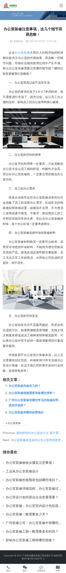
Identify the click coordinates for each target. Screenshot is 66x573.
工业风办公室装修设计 (22, 471)
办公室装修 (22, 52)
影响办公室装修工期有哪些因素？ (30, 540)
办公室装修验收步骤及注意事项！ (30, 463)
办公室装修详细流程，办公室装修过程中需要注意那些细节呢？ (34, 488)
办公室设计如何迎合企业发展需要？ (32, 497)
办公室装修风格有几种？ (25, 386)
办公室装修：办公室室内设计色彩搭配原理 (34, 506)
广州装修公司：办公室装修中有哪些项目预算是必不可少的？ (34, 523)
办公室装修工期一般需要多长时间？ (32, 531)
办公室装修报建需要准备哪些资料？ (32, 393)
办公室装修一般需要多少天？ (27, 514)
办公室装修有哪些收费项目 (26, 412)
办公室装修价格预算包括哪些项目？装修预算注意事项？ (34, 480)
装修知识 (18, 41)
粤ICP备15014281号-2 (33, 558)
